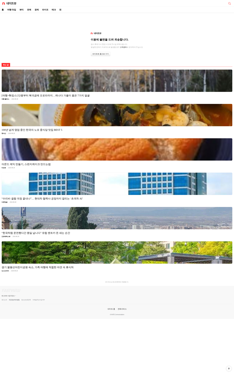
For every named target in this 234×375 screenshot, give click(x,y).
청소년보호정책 (26, 300)
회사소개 (4, 300)
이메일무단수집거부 (39, 300)
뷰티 (22, 10)
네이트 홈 (111, 309)
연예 (29, 10)
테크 (54, 10)
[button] (229, 369)
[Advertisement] (117, 21)
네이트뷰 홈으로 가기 (100, 54)
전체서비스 (122, 309)
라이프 (45, 10)
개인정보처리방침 (14, 300)
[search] (229, 3)
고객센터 (123, 47)
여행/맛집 (11, 10)
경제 (37, 10)
